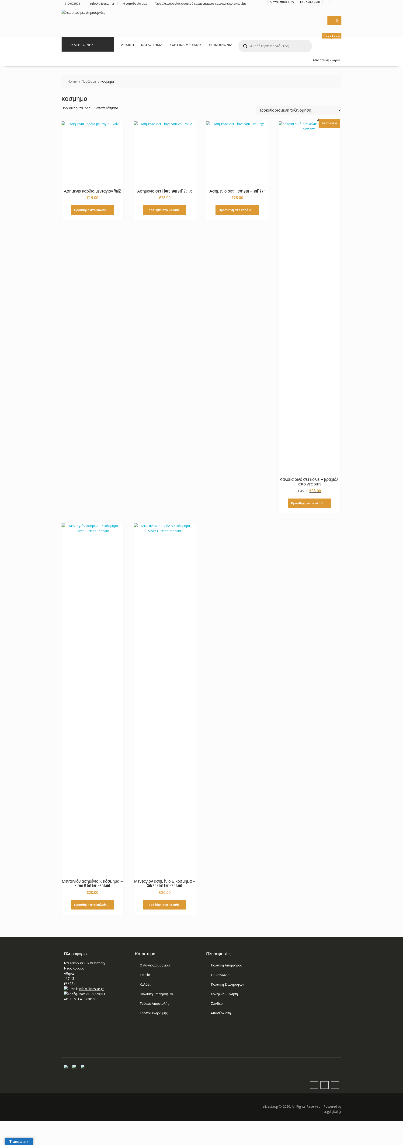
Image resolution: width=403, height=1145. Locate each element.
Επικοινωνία (221, 44)
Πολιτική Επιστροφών (156, 994)
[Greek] (310, 18)
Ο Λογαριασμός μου (155, 965)
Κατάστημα (152, 44)
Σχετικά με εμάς (186, 44)
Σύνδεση (218, 1003)
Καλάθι (145, 984)
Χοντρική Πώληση (224, 994)
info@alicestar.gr (91, 989)
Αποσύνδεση (221, 1013)
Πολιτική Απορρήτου (226, 965)
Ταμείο (145, 975)
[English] (294, 18)
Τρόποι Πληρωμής (153, 1013)
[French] (299, 18)
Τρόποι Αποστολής (154, 1003)
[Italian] (316, 18)
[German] (305, 18)
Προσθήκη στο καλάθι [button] (90, 210)
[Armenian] (288, 18)
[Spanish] (288, 24)
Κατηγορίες (82, 44)
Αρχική (127, 44)
